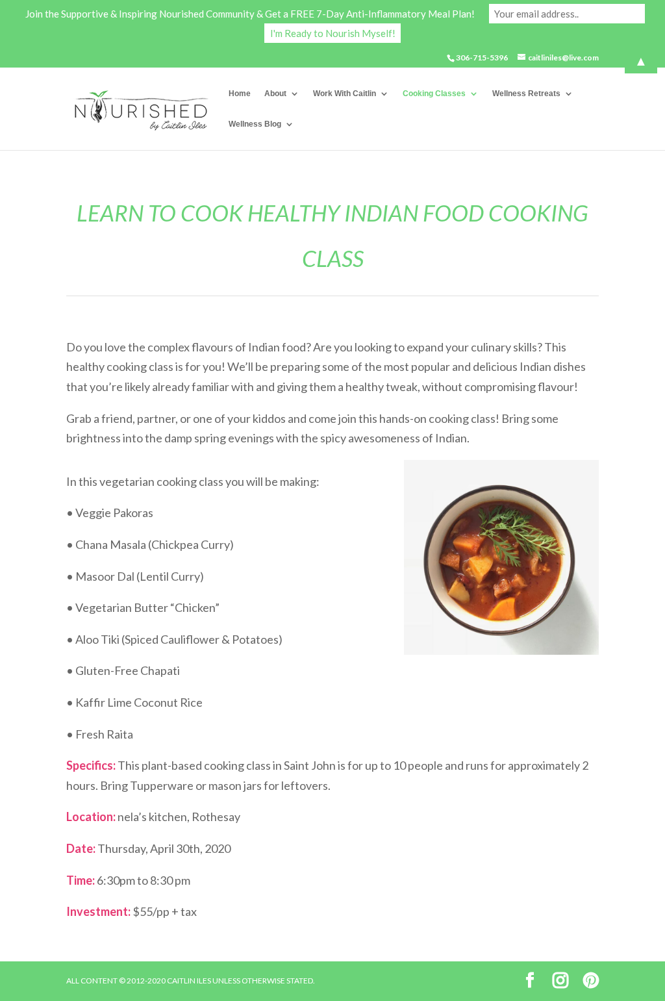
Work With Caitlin (344, 93)
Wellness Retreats (526, 93)
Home (240, 93)
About (275, 93)
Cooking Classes (434, 93)
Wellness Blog (255, 124)
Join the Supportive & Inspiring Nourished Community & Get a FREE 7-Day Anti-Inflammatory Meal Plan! (250, 13)
